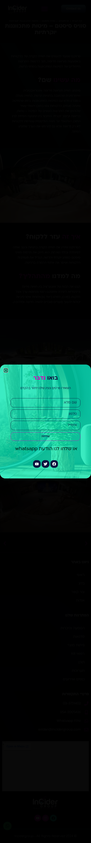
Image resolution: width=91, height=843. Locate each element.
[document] (45, 421)
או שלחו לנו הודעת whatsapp (45, 449)
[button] (5, 370)
